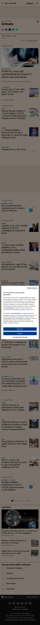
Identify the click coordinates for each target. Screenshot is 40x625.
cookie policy (9, 307)
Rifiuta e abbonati (32, 288)
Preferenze (20, 329)
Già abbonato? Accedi (20, 337)
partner (26, 315)
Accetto (20, 333)
